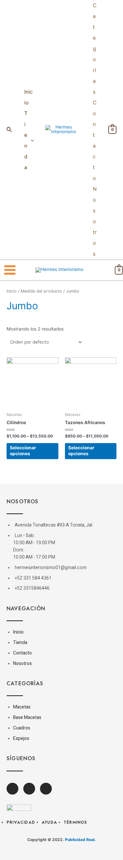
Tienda (26, 140)
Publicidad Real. (80, 839)
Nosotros (95, 221)
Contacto (94, 140)
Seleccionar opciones (23, 450)
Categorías (94, 48)
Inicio (28, 97)
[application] (31, 140)
